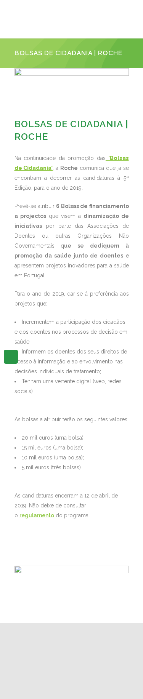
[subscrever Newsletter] (11, 356)
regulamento (36, 515)
